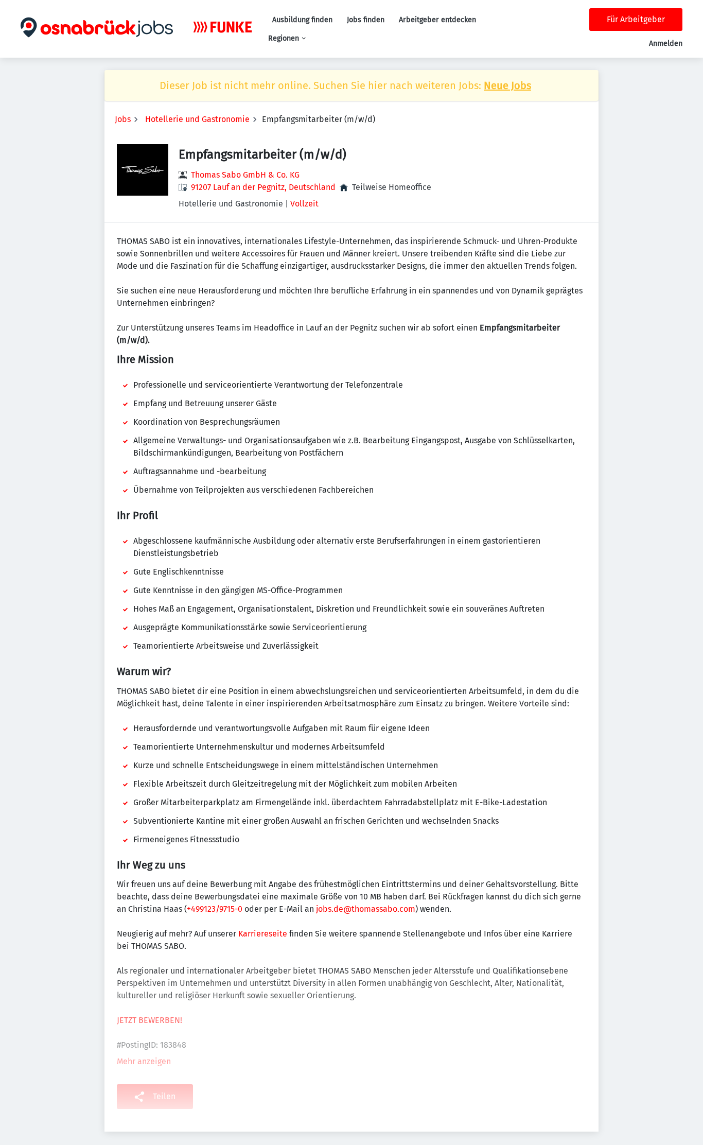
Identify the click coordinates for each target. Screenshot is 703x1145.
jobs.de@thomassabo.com (365, 909)
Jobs (123, 119)
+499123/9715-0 (214, 909)
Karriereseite (262, 934)
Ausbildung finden (302, 19)
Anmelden (665, 43)
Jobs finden (365, 19)
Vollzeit (304, 204)
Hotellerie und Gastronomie (197, 119)
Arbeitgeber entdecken (437, 19)
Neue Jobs (507, 85)
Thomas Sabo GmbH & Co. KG (245, 175)
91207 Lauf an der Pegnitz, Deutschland (263, 187)
